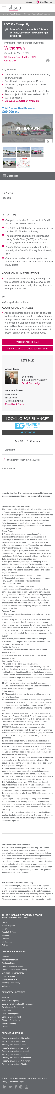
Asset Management (10, 959)
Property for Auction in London (14, 1054)
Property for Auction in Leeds (14, 1044)
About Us (6, 935)
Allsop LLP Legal (17, 1081)
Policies (5, 945)
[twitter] (10, 1087)
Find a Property (8, 925)
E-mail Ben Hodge (31, 383)
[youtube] (26, 1087)
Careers (29, 2)
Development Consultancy (13, 972)
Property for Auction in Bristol (14, 1041)
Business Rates (8, 963)
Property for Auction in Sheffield (15, 1064)
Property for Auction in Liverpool (15, 1051)
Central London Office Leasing (14, 969)
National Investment (10, 979)
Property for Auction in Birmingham (16, 1038)
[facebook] (15, 1087)
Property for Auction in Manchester (16, 1057)
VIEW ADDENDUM (27, 348)
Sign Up (43, 2)
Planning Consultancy (11, 982)
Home (4, 922)
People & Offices (9, 932)
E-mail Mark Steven (15, 404)
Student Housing (9, 1023)
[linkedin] (5, 1087)
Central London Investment (13, 966)
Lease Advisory (8, 976)
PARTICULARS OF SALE (27, 341)
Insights (5, 928)
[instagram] (21, 1087)
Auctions (5, 956)
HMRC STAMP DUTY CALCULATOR (23, 459)
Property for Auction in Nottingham (16, 1060)
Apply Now (27, 432)
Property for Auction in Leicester (15, 1047)
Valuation (5, 985)
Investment (6, 1010)
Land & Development (10, 1013)
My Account (7, 941)
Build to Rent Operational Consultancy (18, 1003)
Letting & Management (11, 1016)
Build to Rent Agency (10, 1000)
